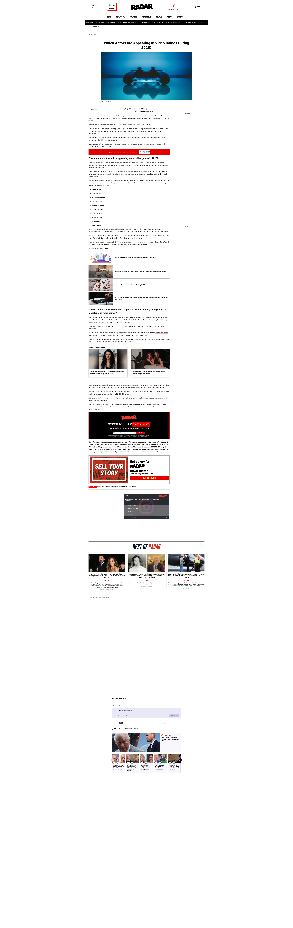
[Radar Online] (142, 7)
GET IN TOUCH (149, 478)
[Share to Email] (147, 109)
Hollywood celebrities (96, 140)
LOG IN (198, 6)
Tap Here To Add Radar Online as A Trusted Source (122, 152)
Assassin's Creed (161, 333)
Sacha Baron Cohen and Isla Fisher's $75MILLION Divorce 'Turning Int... (119, 486)
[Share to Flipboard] (141, 109)
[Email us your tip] (112, 10)
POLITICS (133, 17)
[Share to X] (135, 109)
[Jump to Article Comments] (125, 109)
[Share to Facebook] (130, 109)
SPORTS (180, 17)
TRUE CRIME (146, 17)
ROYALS (159, 17)
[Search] (93, 7)
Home (90, 34)
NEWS (109, 17)
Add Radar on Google (147, 111)
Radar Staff (94, 109)
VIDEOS (169, 17)
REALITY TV (120, 17)
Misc (94, 34)
